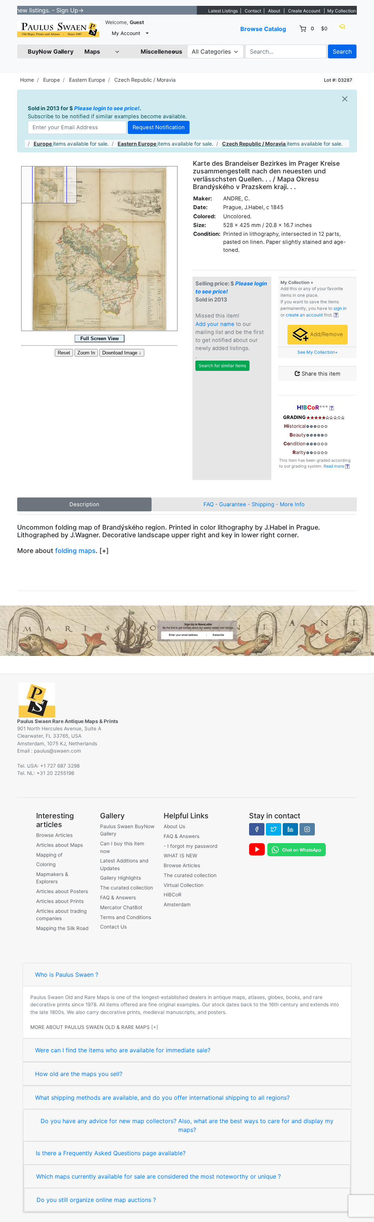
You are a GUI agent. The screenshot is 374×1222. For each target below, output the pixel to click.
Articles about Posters (62, 891)
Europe (51, 80)
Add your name (214, 324)
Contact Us (113, 927)
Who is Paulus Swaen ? (66, 974)
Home (27, 80)
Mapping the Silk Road (62, 928)
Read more (334, 466)
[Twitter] (273, 829)
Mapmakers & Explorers (52, 877)
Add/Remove (326, 334)
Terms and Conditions (125, 917)
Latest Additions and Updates (124, 864)
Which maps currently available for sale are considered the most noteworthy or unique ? (158, 1176)
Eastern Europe (87, 80)
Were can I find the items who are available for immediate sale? (122, 1050)
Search (342, 51)
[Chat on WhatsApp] (296, 849)
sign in (340, 308)
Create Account (304, 11)
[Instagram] (307, 829)
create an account (304, 315)
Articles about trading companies (61, 914)
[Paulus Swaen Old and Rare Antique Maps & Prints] (58, 29)
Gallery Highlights (120, 878)
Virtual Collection (183, 885)
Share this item (320, 373)
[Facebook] (256, 829)
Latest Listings (223, 11)
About (274, 11)
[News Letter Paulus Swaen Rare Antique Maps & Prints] (187, 630)
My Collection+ (343, 11)
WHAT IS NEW (180, 855)
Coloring (46, 864)
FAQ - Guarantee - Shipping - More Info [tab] (254, 504)
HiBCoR (173, 895)
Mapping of (49, 855)
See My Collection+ (317, 352)
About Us (174, 826)
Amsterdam (177, 904)
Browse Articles (54, 835)
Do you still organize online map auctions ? (96, 1199)
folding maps (75, 550)
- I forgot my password (190, 846)
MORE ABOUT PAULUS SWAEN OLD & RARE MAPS (90, 1027)
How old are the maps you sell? (78, 1073)
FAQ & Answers (118, 897)
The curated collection (126, 888)
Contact (253, 11)
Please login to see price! (107, 108)
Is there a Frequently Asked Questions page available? (111, 1153)
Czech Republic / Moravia (145, 80)
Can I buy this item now (122, 847)
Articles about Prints (60, 901)
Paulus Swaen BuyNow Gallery (127, 830)
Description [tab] (84, 504)
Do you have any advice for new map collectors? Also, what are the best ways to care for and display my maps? (187, 1125)
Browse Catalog (263, 28)
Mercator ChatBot (121, 907)
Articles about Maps (59, 845)
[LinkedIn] (290, 829)
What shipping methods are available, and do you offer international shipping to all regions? (162, 1097)
